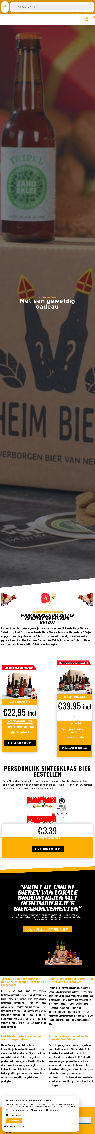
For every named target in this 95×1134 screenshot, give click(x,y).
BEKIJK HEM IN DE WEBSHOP (47, 848)
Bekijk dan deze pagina (45, 644)
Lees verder (70, 1106)
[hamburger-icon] (80, 17)
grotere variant (28, 636)
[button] (15, 1126)
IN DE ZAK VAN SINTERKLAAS (20, 742)
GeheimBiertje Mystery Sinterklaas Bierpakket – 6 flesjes (62, 632)
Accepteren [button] (14, 1120)
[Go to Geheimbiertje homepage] (5, 7)
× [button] (76, 1099)
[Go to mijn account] (87, 19)
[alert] (40, 1114)
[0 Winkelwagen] (91, 19)
